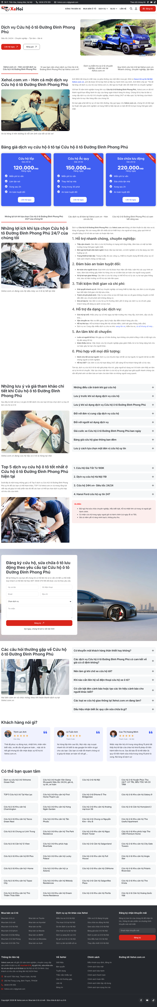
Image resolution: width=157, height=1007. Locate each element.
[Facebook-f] (148, 2)
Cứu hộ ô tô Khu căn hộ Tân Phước (56, 820)
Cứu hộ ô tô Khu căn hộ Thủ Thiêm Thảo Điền (17, 894)
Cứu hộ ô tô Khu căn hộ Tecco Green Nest (18, 820)
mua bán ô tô (25, 965)
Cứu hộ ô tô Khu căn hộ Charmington (15, 808)
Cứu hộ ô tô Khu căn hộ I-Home (18, 868)
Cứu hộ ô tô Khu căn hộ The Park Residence (58, 832)
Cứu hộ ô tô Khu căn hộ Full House (95, 857)
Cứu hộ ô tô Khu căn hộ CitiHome (97, 868)
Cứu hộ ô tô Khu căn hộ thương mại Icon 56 (96, 808)
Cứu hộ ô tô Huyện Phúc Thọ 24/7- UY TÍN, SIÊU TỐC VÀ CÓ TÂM (136, 782)
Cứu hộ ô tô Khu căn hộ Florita (96, 893)
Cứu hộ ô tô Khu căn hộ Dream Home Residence (57, 894)
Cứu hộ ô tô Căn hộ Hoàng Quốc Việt (137, 894)
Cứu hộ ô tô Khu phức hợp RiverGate (55, 844)
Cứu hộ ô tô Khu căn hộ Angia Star (136, 857)
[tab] (19, 68)
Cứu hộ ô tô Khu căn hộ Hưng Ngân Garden (57, 808)
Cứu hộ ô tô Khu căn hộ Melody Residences (58, 881)
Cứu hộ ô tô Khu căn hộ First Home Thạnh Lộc (56, 795)
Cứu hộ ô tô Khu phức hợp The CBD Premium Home (136, 832)
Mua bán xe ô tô (9, 913)
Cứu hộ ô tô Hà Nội (91, 780)
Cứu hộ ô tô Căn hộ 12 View (17, 843)
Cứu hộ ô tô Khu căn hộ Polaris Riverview (136, 869)
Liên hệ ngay (26, 200)
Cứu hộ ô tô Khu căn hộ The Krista (135, 881)
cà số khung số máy (144, 326)
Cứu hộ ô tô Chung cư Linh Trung (19, 831)
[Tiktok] (155, 2)
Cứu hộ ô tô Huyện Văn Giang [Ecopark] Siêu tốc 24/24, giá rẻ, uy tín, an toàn (58, 782)
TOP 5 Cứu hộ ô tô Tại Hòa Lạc (18, 794)
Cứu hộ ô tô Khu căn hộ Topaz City (18, 881)
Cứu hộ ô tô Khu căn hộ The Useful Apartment (135, 820)
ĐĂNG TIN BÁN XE (73, 9)
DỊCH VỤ (102, 9)
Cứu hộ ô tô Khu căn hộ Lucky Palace (57, 857)
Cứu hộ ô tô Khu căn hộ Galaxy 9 (137, 794)
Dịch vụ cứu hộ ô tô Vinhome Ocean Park (17, 781)
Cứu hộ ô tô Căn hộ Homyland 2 (136, 807)
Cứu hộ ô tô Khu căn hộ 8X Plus (18, 856)
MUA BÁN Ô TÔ (89, 9)
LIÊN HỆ (123, 9)
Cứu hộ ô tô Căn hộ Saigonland (96, 843)
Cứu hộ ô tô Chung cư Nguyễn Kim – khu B (96, 820)
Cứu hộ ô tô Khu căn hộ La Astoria (55, 869)
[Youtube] (151, 2)
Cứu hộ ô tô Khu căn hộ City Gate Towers (137, 844)
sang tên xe (120, 326)
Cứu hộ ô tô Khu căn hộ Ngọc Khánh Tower (96, 832)
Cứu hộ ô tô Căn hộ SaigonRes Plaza (96, 881)
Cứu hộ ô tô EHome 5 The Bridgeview (94, 795)
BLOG (112, 9)
